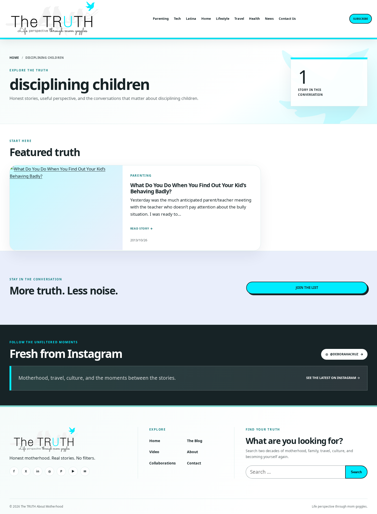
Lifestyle (222, 18)
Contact (194, 463)
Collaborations (162, 463)
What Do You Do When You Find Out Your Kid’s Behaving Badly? (188, 188)
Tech (177, 18)
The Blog (194, 440)
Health (254, 18)
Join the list (307, 287)
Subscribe (360, 19)
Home (206, 18)
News (269, 18)
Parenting (161, 18)
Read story (141, 228)
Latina (191, 18)
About (192, 451)
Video (154, 451)
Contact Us (287, 18)
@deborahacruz (344, 354)
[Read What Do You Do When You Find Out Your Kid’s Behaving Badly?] (66, 207)
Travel (239, 18)
